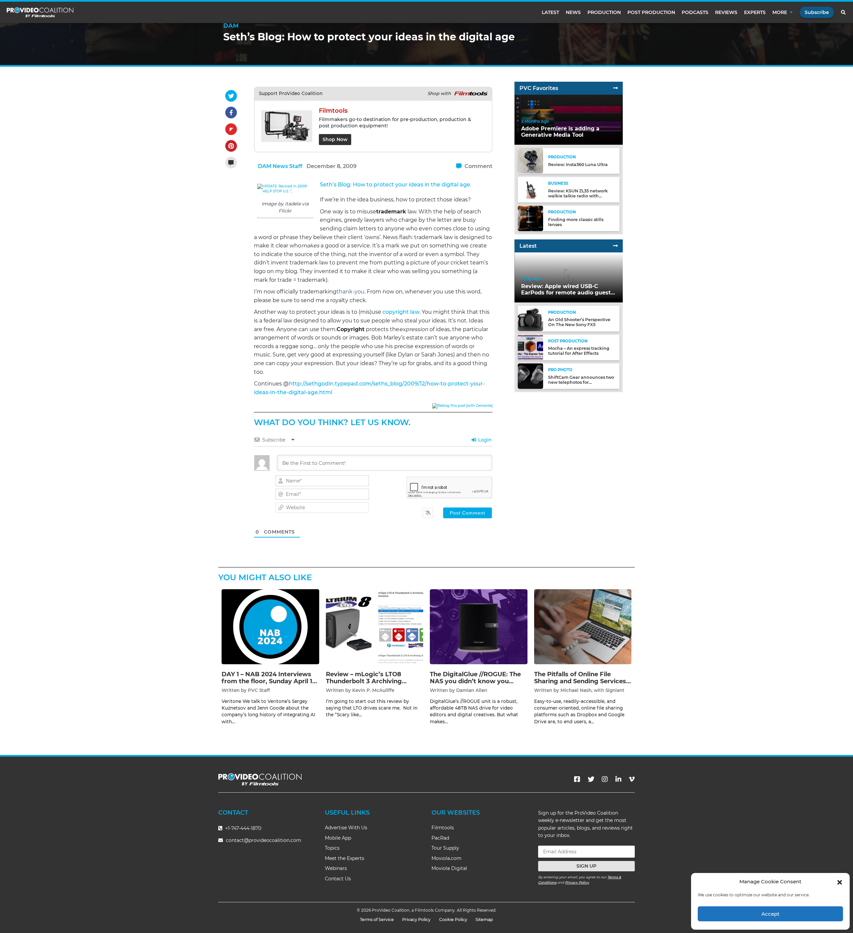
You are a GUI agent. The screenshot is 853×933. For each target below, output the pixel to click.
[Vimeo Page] (632, 779)
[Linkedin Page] (618, 779)
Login (484, 440)
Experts (755, 12)
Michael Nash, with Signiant (592, 690)
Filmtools (442, 828)
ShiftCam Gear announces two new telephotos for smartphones (581, 382)
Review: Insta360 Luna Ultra (578, 164)
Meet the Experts (344, 858)
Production (604, 12)
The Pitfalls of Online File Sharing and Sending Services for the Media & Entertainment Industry (581, 685)
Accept (770, 914)
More (779, 12)
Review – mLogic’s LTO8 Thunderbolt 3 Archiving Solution (364, 681)
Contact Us (338, 879)
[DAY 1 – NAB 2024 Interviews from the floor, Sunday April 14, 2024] (270, 626)
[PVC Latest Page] (615, 246)
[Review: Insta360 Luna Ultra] (530, 160)
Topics (332, 848)
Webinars (336, 868)
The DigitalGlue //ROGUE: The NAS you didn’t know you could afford (475, 681)
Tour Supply (445, 848)
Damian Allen (471, 690)
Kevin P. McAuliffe (373, 690)
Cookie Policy (453, 919)
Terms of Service (377, 919)
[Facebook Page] (577, 779)
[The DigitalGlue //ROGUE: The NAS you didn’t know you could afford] (478, 626)
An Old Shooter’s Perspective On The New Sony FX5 (579, 322)
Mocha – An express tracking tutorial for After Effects (578, 351)
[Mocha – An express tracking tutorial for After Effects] (530, 347)
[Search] (844, 12)
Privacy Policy (577, 882)
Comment (477, 166)
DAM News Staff (280, 166)
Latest (550, 12)
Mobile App (338, 838)
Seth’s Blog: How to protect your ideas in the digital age (395, 184)
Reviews (726, 12)
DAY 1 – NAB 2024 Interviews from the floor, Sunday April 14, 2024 (270, 681)
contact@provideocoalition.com (263, 840)
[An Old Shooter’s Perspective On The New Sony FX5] (530, 318)
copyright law (401, 312)
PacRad (440, 838)
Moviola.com (446, 858)
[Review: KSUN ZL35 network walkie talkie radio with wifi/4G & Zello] (530, 189)
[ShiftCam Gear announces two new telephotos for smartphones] (530, 375)
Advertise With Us (346, 828)
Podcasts (695, 12)
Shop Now (335, 139)
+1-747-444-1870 (242, 828)
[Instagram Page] (605, 779)
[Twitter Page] (591, 779)
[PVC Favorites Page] (615, 88)
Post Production (651, 12)
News (573, 12)
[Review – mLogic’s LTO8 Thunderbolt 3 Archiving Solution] (375, 626)
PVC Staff (259, 690)
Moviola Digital (449, 868)
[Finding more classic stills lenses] (530, 218)
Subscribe (817, 12)
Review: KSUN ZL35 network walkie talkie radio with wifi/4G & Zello (578, 195)
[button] (839, 881)
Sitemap (484, 919)
